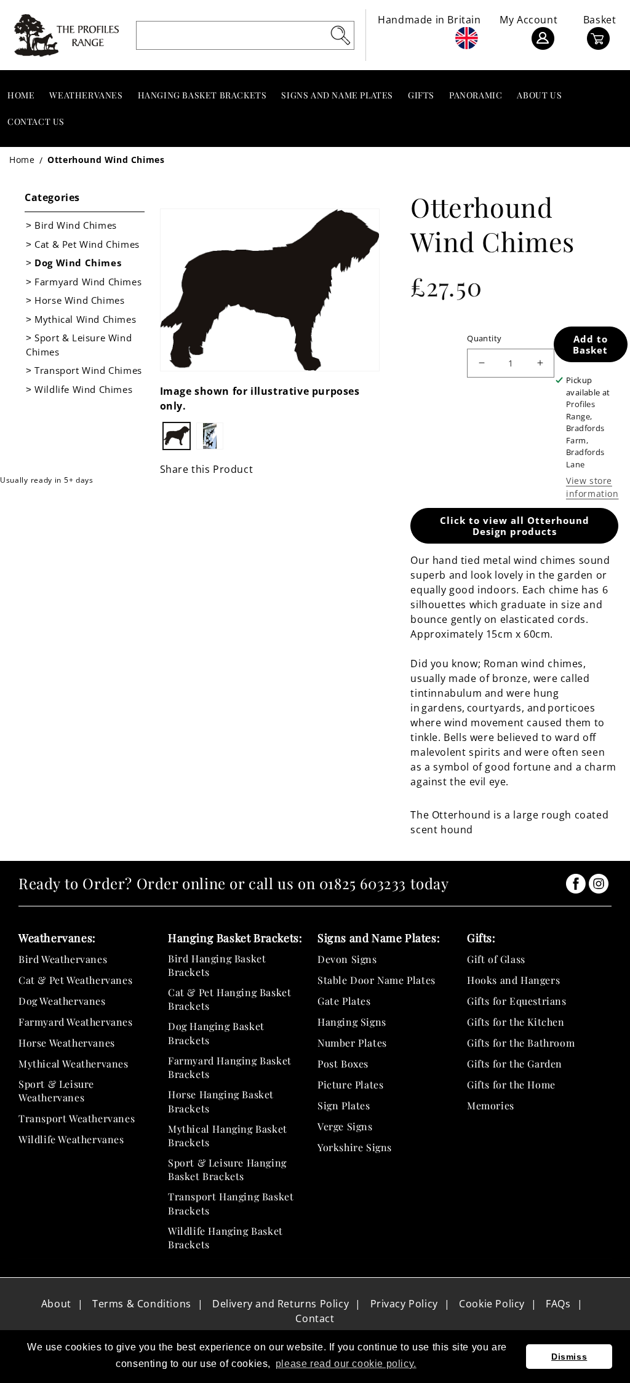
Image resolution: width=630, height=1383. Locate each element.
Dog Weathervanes (62, 1000)
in (576, 884)
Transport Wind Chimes (88, 370)
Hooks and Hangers (513, 979)
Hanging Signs (351, 1021)
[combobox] (245, 35)
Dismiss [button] (569, 1356)
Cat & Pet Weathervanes (75, 979)
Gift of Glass (496, 959)
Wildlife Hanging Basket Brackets (225, 1237)
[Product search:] (340, 35)
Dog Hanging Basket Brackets (216, 1033)
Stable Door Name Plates (376, 979)
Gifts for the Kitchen (516, 1021)
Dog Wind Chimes (77, 262)
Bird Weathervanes (62, 959)
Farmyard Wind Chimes (88, 281)
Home (21, 159)
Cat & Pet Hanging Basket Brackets (229, 999)
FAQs (558, 1303)
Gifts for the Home (511, 1084)
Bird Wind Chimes (75, 225)
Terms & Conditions (141, 1303)
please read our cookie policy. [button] (346, 1363)
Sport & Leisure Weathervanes (56, 1090)
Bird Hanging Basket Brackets (217, 965)
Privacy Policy (404, 1303)
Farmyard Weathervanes (75, 1021)
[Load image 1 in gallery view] (176, 436)
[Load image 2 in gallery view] (209, 436)
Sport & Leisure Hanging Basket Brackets (227, 1169)
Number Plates (352, 1042)
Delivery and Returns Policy (280, 1303)
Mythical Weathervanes (73, 1063)
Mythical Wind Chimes (85, 319)
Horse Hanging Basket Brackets (221, 1101)
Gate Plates (344, 1000)
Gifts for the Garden (514, 1063)
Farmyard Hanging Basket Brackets (230, 1067)
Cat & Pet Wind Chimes (87, 244)
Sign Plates (343, 1105)
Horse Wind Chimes (79, 300)
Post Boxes (343, 1063)
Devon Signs (347, 959)
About (56, 1303)
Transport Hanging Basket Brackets (230, 1203)
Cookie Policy (492, 1303)
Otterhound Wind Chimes (105, 159)
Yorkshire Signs (354, 1147)
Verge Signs (345, 1126)
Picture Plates (350, 1084)
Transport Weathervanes (76, 1118)
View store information (592, 487)
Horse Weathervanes (66, 1042)
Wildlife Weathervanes (71, 1139)
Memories (490, 1105)
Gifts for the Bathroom (521, 1042)
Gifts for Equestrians (517, 1000)
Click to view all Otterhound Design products (514, 525)
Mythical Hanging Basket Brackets (227, 1135)
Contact (314, 1318)
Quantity (484, 338)
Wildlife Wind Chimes (83, 389)
